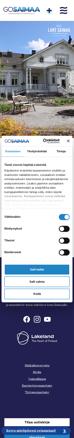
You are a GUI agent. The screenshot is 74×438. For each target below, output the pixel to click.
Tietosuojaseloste (37, 392)
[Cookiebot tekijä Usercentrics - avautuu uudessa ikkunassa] (44, 141)
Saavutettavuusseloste (37, 385)
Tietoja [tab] (61, 151)
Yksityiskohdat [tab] (37, 151)
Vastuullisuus (37, 379)
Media (37, 372)
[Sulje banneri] (68, 141)
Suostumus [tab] (12, 151)
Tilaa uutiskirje (37, 422)
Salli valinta (37, 281)
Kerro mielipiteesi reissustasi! (31, 430)
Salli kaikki (37, 269)
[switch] (64, 229)
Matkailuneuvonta (37, 365)
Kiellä (37, 293)
